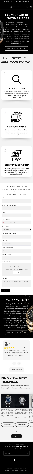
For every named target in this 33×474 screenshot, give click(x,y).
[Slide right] (20, 431)
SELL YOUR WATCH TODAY (17, 48)
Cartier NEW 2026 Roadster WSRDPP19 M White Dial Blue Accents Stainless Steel (21, 412)
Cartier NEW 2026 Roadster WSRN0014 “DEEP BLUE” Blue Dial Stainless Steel (7, 411)
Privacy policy (14, 470)
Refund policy (24, 470)
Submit (5, 290)
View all (16, 436)
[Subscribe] (27, 453)
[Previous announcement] (2, 2)
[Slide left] (13, 431)
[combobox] (4, 222)
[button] (2, 7)
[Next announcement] (31, 2)
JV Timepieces (15, 468)
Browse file (16, 273)
